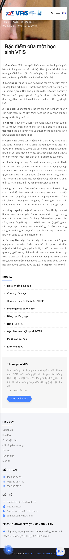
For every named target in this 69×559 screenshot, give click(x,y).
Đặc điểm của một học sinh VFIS (24, 331)
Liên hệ (6, 461)
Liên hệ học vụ (15, 346)
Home (5, 21)
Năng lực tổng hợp (17, 316)
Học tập (6, 435)
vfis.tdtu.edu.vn (14, 506)
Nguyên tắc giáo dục (22, 21)
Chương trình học (16, 293)
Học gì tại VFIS (15, 324)
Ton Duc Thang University (38, 553)
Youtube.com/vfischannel (19, 515)
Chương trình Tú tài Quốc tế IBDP (25, 301)
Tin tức (6, 450)
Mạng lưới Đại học (17, 339)
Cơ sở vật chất (9, 440)
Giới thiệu (7, 430)
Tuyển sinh (8, 455)
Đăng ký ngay (19, 399)
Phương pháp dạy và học (20, 308)
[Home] (24, 13)
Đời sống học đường (13, 445)
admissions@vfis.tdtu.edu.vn (21, 502)
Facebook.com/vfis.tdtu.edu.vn (22, 511)
